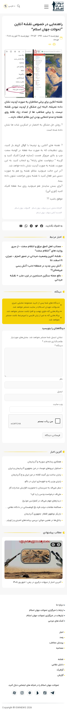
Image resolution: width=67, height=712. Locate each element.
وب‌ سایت (58, 404)
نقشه (60, 659)
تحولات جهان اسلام (22, 208)
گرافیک (60, 669)
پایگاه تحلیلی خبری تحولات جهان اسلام (47, 208)
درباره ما (59, 604)
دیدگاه (59, 345)
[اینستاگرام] (22, 693)
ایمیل (60, 391)
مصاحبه (59, 648)
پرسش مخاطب (56, 642)
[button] (46, 6)
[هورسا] (30, 693)
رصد (61, 637)
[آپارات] (14, 693)
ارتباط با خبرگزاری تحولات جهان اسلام (46, 610)
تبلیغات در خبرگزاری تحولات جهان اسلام (44, 615)
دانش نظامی (57, 664)
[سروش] (37, 693)
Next (53, 545)
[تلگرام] (52, 693)
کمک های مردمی (55, 620)
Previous (58, 545)
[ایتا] (45, 693)
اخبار (61, 632)
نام (61, 379)
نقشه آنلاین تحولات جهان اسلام (49, 213)
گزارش (60, 675)
